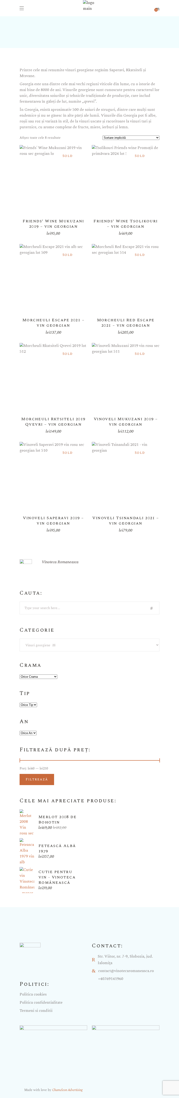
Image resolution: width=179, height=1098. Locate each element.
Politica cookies (33, 994)
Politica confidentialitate (41, 1003)
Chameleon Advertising (67, 1090)
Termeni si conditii (36, 1011)
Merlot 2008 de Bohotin (57, 819)
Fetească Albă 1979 (57, 848)
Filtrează (37, 779)
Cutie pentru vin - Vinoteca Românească (57, 877)
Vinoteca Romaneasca (60, 562)
